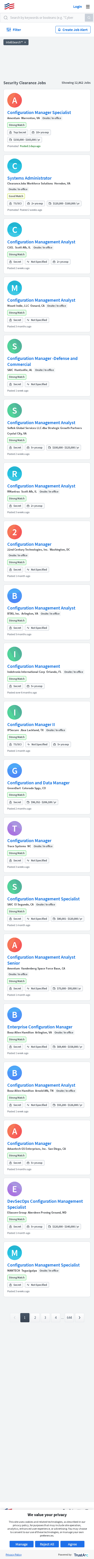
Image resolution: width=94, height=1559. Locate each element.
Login (77, 6)
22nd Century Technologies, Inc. (27, 549)
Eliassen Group (16, 1212)
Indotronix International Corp (26, 672)
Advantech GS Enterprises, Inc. (27, 1149)
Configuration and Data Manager (38, 782)
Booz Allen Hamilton (20, 1032)
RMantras (13, 491)
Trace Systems (16, 846)
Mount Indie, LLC (18, 306)
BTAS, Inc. (13, 613)
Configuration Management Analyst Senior (41, 960)
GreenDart (14, 788)
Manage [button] (22, 1544)
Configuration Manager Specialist (39, 112)
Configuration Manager (29, 544)
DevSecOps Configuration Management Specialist (45, 1204)
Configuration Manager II (31, 724)
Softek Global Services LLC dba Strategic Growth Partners (44, 428)
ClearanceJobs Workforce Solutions (30, 183)
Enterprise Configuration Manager (39, 1027)
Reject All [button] (47, 1544)
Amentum (13, 118)
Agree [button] (72, 1544)
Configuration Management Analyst (41, 242)
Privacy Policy (14, 1554)
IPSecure (13, 730)
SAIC (10, 370)
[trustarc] (80, 1554)
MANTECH (13, 1270)
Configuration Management (33, 666)
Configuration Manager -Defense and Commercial (42, 361)
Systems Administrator (29, 178)
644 (69, 1317)
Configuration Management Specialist (43, 899)
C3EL (10, 247)
